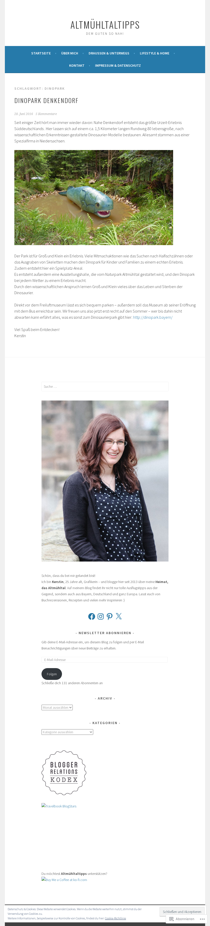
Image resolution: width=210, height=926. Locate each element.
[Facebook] (92, 616)
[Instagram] (101, 616)
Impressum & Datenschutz (118, 65)
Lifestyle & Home (154, 53)
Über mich (69, 53)
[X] (118, 616)
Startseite (41, 53)
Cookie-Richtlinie (115, 918)
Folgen (52, 674)
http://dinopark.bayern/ (153, 317)
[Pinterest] (110, 616)
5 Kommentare (46, 114)
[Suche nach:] (105, 386)
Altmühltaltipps (105, 24)
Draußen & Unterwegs (109, 53)
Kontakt (77, 65)
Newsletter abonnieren (105, 633)
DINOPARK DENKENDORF (46, 100)
